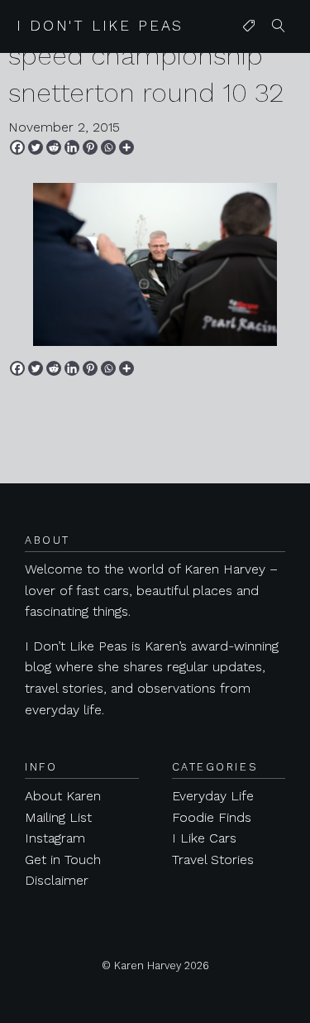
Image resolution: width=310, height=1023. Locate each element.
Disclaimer (56, 880)
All (245, 59)
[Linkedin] (71, 147)
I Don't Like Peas (100, 25)
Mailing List (58, 817)
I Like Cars (204, 838)
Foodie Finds (211, 817)
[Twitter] (35, 147)
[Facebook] (17, 147)
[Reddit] (53, 147)
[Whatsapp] (108, 147)
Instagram (55, 838)
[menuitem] (249, 26)
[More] (126, 147)
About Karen (63, 796)
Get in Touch (63, 859)
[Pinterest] (90, 147)
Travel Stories (213, 859)
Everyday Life (213, 796)
